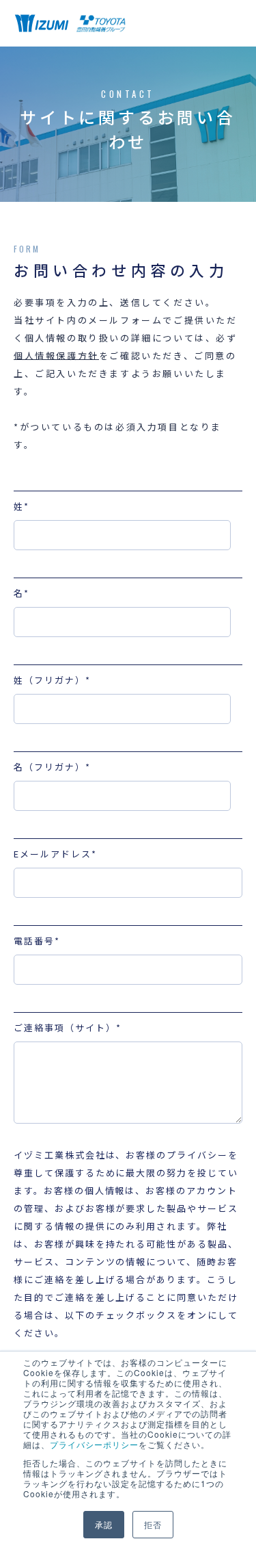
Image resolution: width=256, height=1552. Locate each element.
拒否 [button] (153, 1524)
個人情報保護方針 (56, 355)
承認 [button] (104, 1524)
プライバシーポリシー (94, 1444)
